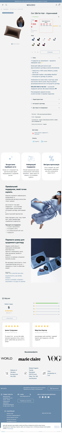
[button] (11, 43)
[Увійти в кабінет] (55, 5)
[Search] (6, 5)
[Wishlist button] (57, 17)
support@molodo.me (25, 398)
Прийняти (56, 426)
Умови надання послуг (12, 419)
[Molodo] (10, 390)
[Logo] (30, 5)
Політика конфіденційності (13, 417)
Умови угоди (10, 415)
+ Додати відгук (9, 320)
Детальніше (10, 428)
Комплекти (5, 9)
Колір (32, 35)
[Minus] (32, 52)
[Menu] (3, 4)
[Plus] (37, 52)
